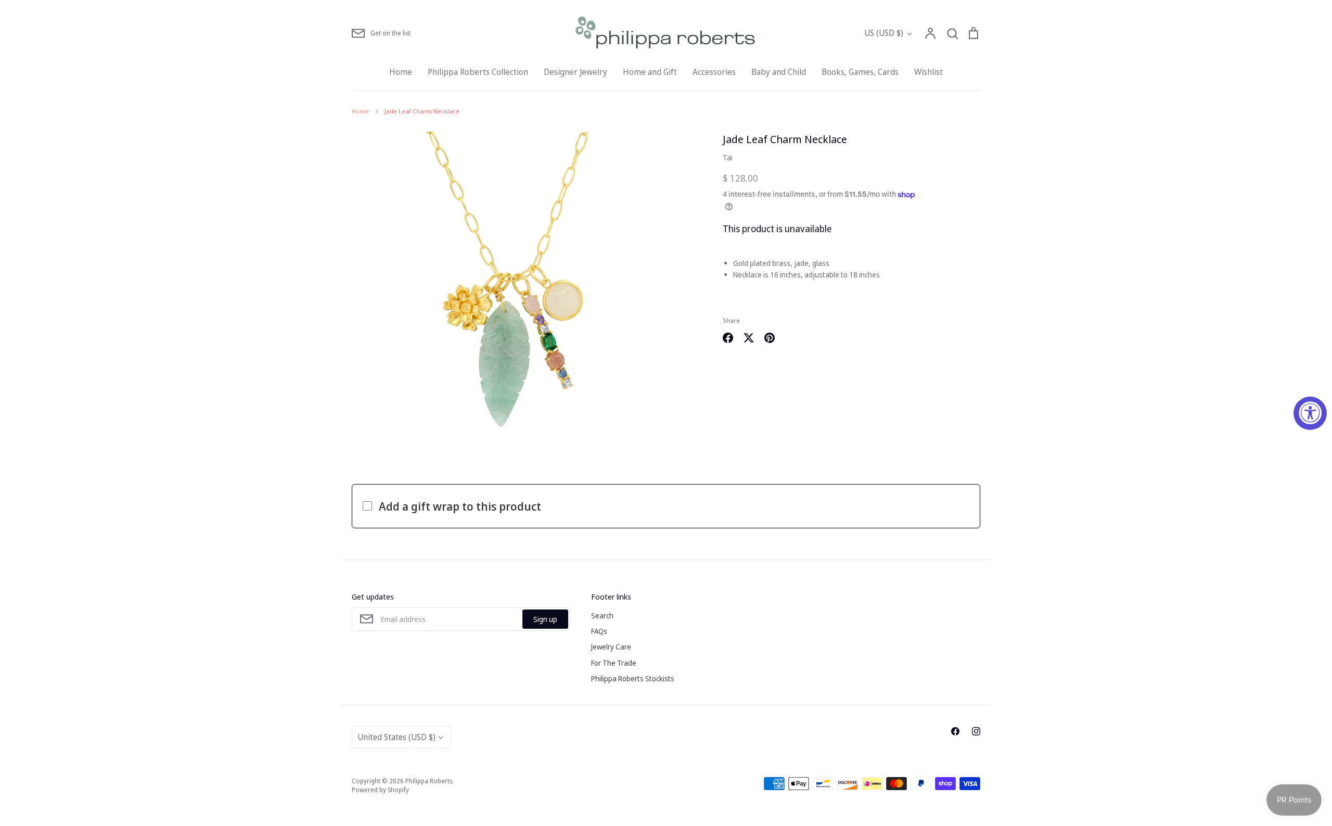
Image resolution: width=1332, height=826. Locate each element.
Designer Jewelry (575, 72)
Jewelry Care (611, 647)
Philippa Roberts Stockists (632, 678)
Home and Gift (650, 72)
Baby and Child (778, 72)
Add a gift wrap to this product (460, 506)
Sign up (545, 619)
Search (602, 615)
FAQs (599, 631)
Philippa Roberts (428, 781)
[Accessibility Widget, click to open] (1310, 413)
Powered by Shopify (380, 789)
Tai (728, 157)
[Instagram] (976, 731)
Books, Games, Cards (860, 72)
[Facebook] (955, 731)
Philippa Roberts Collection (478, 72)
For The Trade (613, 663)
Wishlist (928, 72)
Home (400, 72)
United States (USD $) (396, 737)
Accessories (714, 72)
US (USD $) (883, 33)
